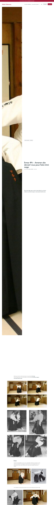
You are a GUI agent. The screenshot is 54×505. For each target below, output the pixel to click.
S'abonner (49, 4)
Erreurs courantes (27, 140)
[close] (53, 0)
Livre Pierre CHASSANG (28, 4)
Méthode (31, 140)
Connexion (45, 4)
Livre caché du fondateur (35, 4)
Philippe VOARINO (31, 169)
